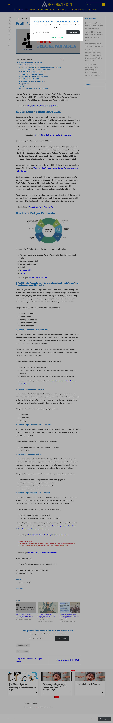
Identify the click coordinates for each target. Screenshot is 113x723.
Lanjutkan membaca (56, 37)
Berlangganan (73, 32)
